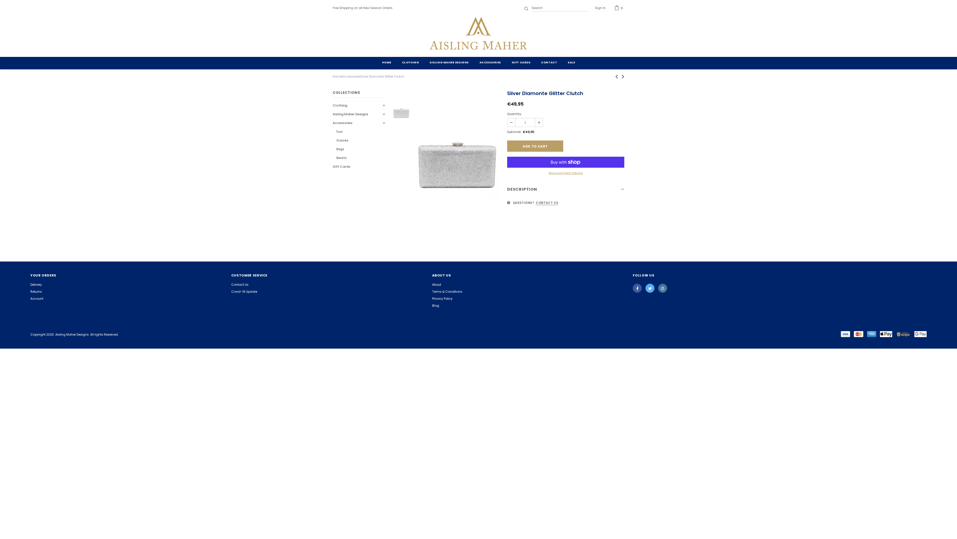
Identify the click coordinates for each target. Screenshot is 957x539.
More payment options (566, 173)
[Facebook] (637, 288)
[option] (457, 156)
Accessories (351, 76)
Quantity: (514, 114)
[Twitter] (649, 288)
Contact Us (547, 203)
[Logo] (478, 34)
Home (337, 76)
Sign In (600, 8)
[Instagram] (662, 288)
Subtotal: (514, 132)
